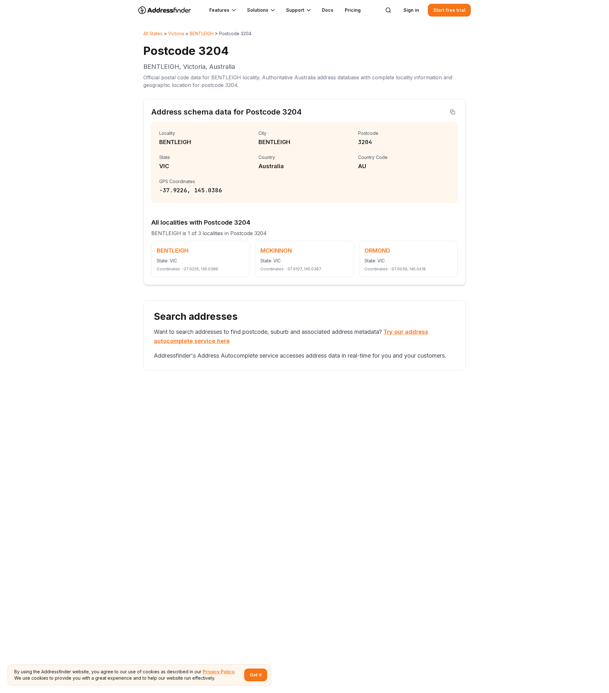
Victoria (176, 33)
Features (219, 10)
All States (152, 33)
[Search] (388, 10)
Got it (256, 674)
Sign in (411, 10)
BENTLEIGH (201, 33)
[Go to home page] (168, 10)
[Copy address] (453, 112)
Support (295, 10)
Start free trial (449, 10)
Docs (327, 10)
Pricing (353, 10)
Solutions (257, 10)
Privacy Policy (218, 671)
